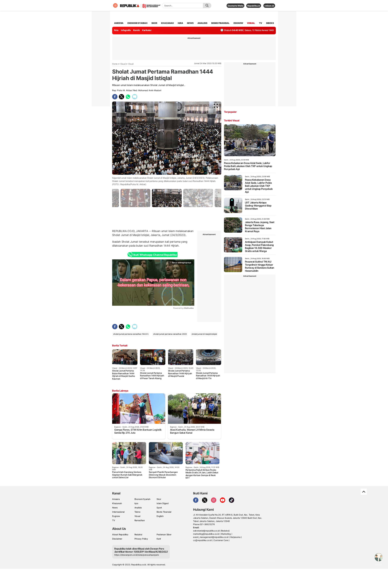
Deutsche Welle (235, 5)
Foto (116, 30)
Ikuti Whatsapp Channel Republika (155, 254)
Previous (116, 174)
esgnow (238, 23)
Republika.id (253, 5)
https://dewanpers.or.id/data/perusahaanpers (136, 555)
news (190, 23)
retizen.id (269, 5)
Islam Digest (163, 503)
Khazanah (117, 503)
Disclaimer (117, 538)
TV (260, 23)
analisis (202, 23)
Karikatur (147, 30)
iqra (180, 23)
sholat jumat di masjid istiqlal (204, 334)
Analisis (138, 507)
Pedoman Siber (164, 534)
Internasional (118, 512)
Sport (159, 507)
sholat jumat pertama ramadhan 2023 (170, 334)
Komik (136, 30)
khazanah (167, 23)
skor (154, 23)
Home (115, 64)
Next (216, 174)
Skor (159, 499)
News (115, 507)
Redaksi (138, 534)
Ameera (116, 499)
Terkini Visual (231, 120)
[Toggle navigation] (115, 5)
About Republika (120, 534)
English (160, 516)
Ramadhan (139, 520)
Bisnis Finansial (220, 23)
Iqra (136, 503)
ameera (118, 23)
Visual (123, 64)
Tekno (137, 512)
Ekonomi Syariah (137, 23)
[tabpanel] (166, 198)
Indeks (270, 23)
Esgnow (116, 516)
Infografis (126, 30)
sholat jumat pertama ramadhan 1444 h (130, 334)
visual (251, 23)
